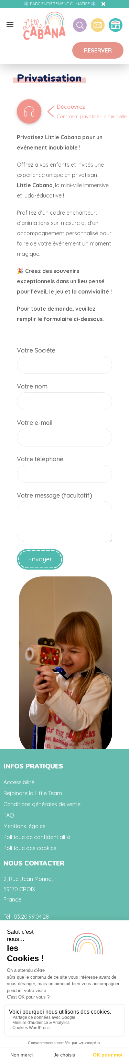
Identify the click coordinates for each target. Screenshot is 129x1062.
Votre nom (32, 386)
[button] (97, 50)
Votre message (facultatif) (54, 495)
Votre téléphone (40, 459)
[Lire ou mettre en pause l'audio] (29, 111)
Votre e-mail (35, 423)
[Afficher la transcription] (94, 119)
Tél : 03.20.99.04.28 (26, 916)
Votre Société (36, 350)
